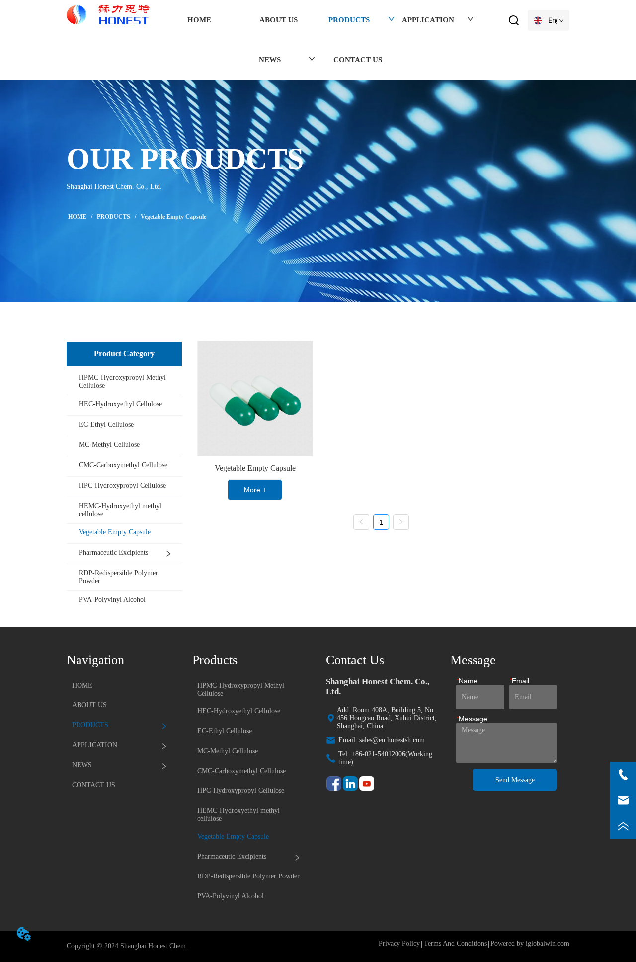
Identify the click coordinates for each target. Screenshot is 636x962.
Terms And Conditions (455, 943)
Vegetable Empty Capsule (173, 216)
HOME (77, 216)
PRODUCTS (113, 216)
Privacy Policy (399, 943)
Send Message (515, 780)
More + (255, 490)
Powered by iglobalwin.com (529, 943)
